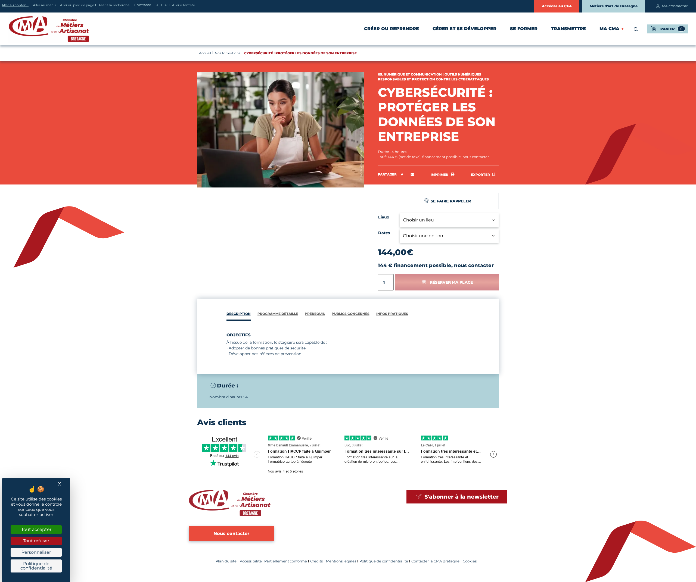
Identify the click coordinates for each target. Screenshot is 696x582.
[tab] (238, 314)
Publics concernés (350, 314)
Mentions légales (341, 561)
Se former (523, 28)
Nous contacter (231, 533)
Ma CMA (609, 28)
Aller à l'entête (183, 5)
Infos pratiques (392, 314)
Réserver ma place (451, 282)
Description (238, 314)
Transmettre (568, 28)
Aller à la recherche (113, 5)
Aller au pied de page (77, 5)
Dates (384, 232)
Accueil (205, 53)
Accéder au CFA (557, 6)
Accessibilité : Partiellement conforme (273, 561)
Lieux (383, 217)
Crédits (316, 561)
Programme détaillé (277, 314)
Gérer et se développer (464, 28)
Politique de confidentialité (383, 561)
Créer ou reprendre (391, 28)
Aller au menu (44, 5)
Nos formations (227, 53)
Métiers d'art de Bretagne (614, 6)
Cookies (470, 561)
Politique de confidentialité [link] (36, 566)
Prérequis (315, 314)
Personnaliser (36, 552)
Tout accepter (36, 529)
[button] (412, 175)
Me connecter (675, 6)
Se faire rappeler (450, 201)
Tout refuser (36, 540)
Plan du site (226, 561)
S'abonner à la (461, 496)
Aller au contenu (15, 5)
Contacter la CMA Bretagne (435, 561)
